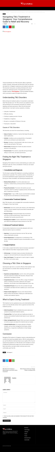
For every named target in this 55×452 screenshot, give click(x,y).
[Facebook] (4, 27)
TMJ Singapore (9, 352)
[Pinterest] (10, 27)
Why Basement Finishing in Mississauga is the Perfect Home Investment (10, 370)
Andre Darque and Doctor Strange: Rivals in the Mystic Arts (27, 369)
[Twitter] (7, 27)
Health (8, 12)
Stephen (5, 23)
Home (4, 12)
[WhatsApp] (13, 27)
